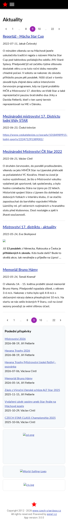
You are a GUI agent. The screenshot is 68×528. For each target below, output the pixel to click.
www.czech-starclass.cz (46, 510)
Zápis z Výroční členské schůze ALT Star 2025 (32, 390)
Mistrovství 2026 (15, 339)
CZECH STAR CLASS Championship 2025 (30, 417)
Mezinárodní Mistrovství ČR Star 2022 (32, 152)
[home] (5, 4)
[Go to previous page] (6, 29)
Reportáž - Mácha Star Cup (23, 36)
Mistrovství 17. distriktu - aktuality (29, 227)
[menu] (11, 4)
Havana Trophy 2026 (17, 350)
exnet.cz (52, 514)
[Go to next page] (59, 29)
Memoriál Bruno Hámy (20, 270)
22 (52, 29)
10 (39, 29)
